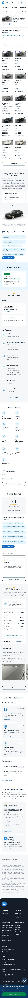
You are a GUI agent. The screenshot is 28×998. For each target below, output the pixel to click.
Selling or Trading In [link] (7, 927)
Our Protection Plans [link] (7, 930)
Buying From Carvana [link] (7, 925)
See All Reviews (14, 579)
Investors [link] (17, 969)
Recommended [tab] (8, 45)
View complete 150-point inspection (13, 635)
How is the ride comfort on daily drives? (13, 523)
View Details (14, 397)
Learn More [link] (5, 913)
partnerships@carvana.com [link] (9, 959)
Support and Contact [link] (9, 949)
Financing (23, 7)
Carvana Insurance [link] (7, 938)
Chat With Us (7, 952)
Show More (14, 163)
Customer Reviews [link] (20, 931)
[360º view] (4, 24)
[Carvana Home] (4, 904)
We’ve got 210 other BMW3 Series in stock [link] (13, 36)
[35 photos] (9, 24)
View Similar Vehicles (14, 994)
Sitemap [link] (11, 969)
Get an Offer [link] (18, 913)
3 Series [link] (10, 11)
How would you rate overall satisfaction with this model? (13, 532)
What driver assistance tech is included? (13, 254)
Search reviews (9, 553)
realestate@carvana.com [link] (8, 964)
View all (14, 688)
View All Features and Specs (14, 484)
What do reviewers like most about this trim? (13, 537)
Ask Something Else (8, 257)
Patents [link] (23, 969)
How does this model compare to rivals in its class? (13, 250)
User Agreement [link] (5, 984)
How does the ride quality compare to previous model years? (12, 241)
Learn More (7, 719)
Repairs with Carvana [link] (7, 932)
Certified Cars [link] (5, 935)
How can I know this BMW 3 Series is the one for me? (13, 236)
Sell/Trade (14, 7)
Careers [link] (17, 934)
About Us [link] (17, 925)
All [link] (2, 11)
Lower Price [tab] (20, 45)
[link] (7, 737)
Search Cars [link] (5, 969)
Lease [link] (8, 478)
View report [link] (7, 311)
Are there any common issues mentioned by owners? (13, 527)
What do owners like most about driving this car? (13, 542)
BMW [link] (6, 11)
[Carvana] (7, 2)
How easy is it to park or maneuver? (12, 246)
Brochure (4, 474)
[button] (23, 2)
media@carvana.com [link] (7, 962)
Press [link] (3, 971)
